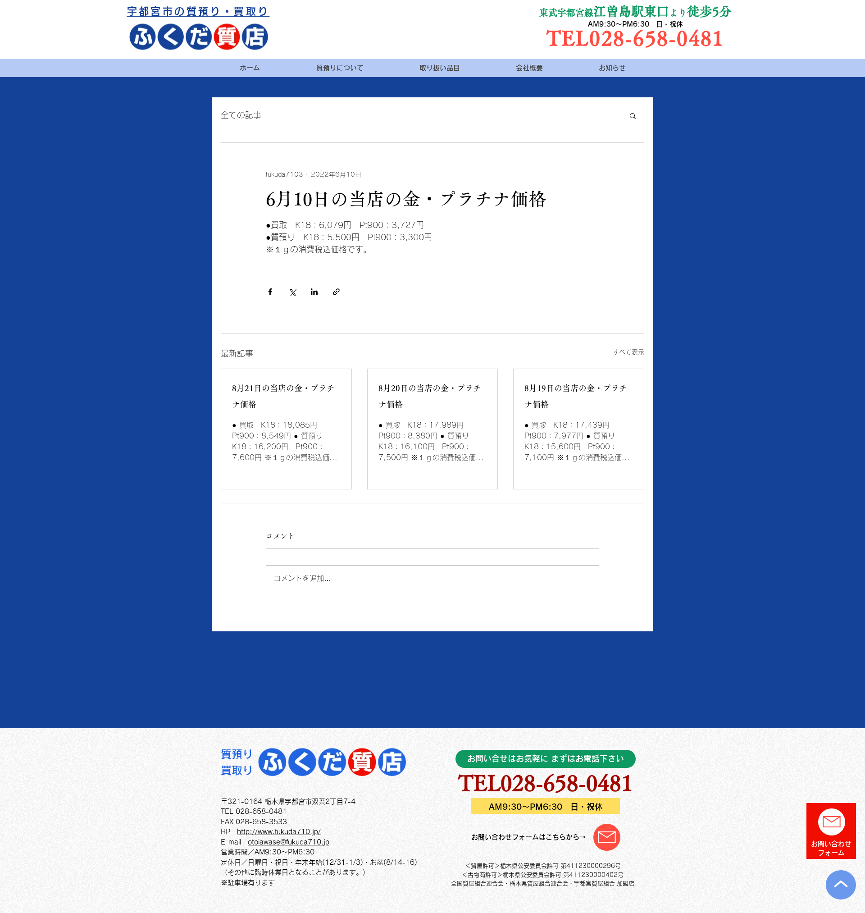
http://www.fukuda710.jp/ (279, 831)
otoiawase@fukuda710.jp (288, 842)
